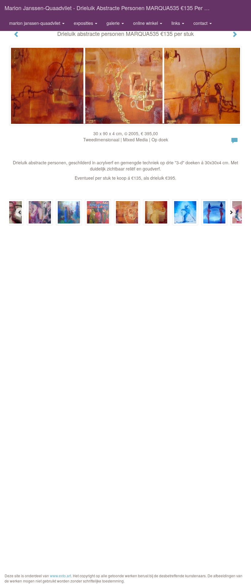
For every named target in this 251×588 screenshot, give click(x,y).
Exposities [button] (84, 23)
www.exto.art (60, 575)
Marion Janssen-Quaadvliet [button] (35, 23)
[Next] (231, 212)
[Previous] (19, 212)
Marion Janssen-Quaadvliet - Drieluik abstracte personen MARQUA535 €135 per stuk (110, 8)
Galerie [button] (114, 23)
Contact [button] (201, 23)
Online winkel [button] (146, 23)
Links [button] (176, 23)
